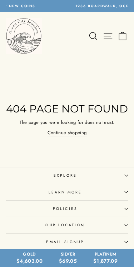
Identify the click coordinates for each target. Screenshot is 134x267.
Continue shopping (67, 132)
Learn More (65, 192)
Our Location (65, 225)
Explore (65, 175)
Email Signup (65, 242)
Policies (65, 208)
